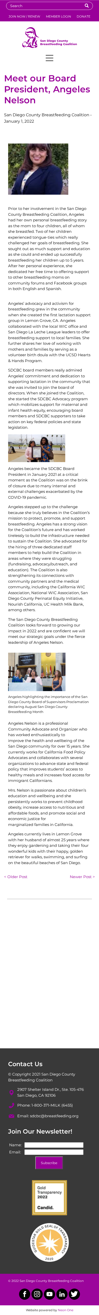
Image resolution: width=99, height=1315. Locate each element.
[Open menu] (49, 58)
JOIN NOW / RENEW (24, 16)
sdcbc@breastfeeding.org (54, 1115)
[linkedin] (62, 1295)
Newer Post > (82, 876)
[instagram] (37, 1295)
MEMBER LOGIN (58, 16)
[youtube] (49, 1295)
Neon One (65, 1310)
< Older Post (15, 876)
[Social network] (74, 1295)
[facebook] (24, 1295)
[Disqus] (50, 978)
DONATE (83, 16)
